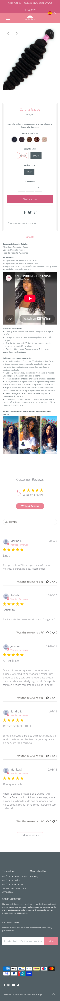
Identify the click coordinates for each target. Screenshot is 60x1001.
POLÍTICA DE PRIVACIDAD (13, 884)
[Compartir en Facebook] (25, 213)
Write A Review (30, 506)
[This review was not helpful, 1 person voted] (53, 698)
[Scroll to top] (53, 994)
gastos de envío (34, 124)
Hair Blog (34, 876)
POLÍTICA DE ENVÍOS (11, 880)
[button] (53, 13)
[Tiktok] (18, 986)
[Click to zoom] (51, 33)
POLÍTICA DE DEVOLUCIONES (15, 876)
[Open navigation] (8, 18)
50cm (23, 155)
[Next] (16, 33)
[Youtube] (13, 986)
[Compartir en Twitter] (30, 213)
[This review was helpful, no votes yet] (47, 582)
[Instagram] (8, 986)
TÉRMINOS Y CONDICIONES (14, 888)
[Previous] (8, 33)
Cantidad (30, 181)
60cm (36, 155)
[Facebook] (4, 986)
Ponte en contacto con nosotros (22, 223)
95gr (29, 172)
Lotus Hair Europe (34, 994)
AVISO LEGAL (8, 892)
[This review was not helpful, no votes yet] (53, 582)
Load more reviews (30, 835)
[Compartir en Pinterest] (35, 213)
